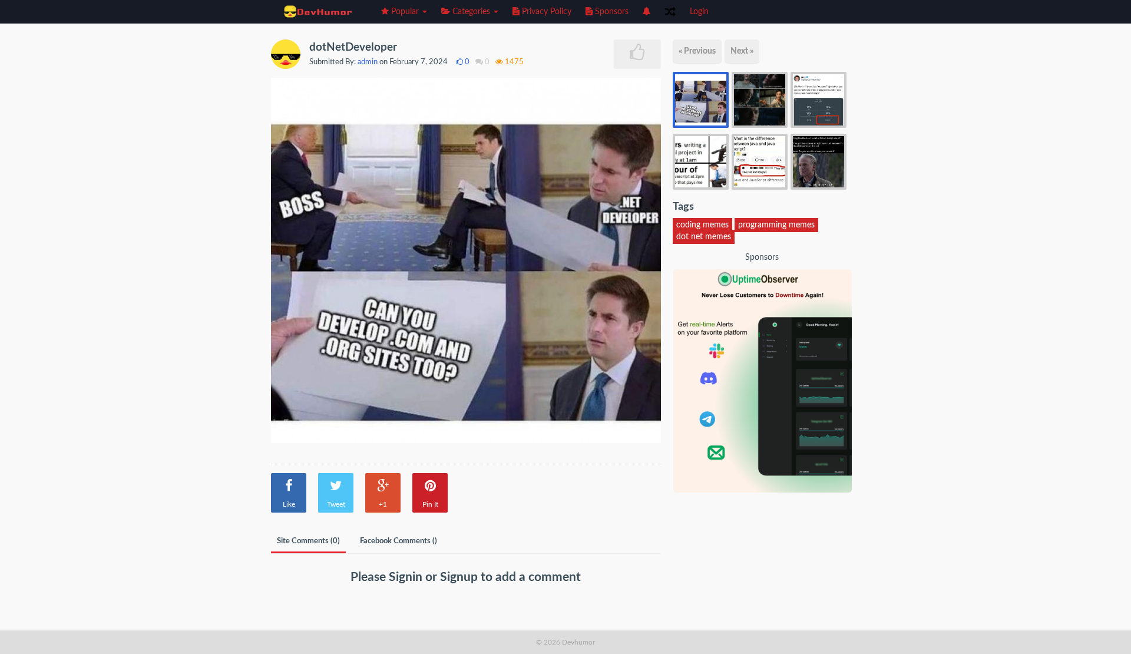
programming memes (776, 225)
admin (368, 62)
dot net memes (703, 237)
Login (699, 12)
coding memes (702, 225)
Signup (460, 577)
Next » (741, 51)
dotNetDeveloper (353, 47)
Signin (407, 577)
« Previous (697, 51)
